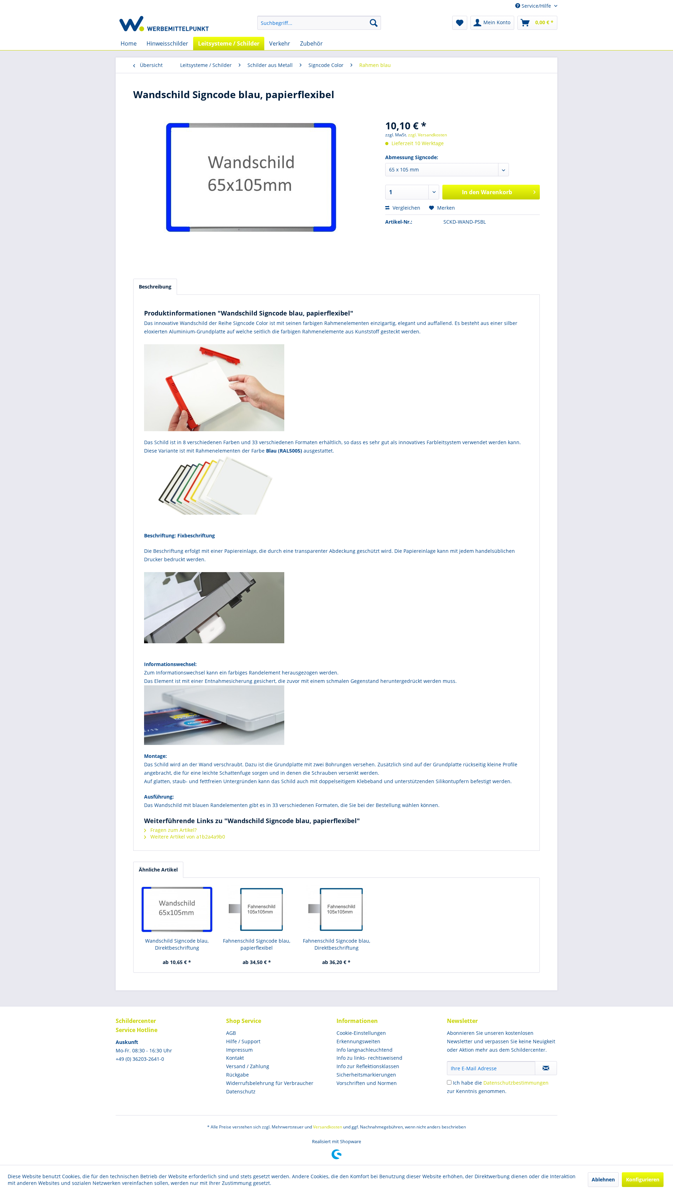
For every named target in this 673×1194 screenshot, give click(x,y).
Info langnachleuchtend (364, 1049)
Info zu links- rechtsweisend (369, 1057)
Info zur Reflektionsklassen (367, 1066)
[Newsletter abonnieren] (546, 1068)
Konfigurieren (642, 1179)
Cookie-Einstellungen (361, 1033)
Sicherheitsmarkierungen (366, 1074)
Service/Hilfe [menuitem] (536, 5)
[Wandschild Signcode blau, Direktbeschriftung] (177, 909)
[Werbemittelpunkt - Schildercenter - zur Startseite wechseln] (164, 24)
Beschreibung (155, 286)
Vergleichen (405, 207)
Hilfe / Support (243, 1041)
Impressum (239, 1049)
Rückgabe (237, 1074)
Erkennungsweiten (358, 1041)
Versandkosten (327, 1127)
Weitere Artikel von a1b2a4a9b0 (187, 836)
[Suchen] (373, 23)
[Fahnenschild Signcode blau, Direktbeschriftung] (336, 909)
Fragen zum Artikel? (173, 830)
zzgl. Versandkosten (427, 135)
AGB (231, 1033)
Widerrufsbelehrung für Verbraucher (269, 1083)
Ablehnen (603, 1179)
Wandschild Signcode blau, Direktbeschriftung (177, 944)
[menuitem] (319, 23)
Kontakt (235, 1057)
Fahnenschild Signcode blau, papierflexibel (256, 944)
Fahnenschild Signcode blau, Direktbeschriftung (336, 944)
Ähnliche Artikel (158, 869)
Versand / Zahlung (247, 1066)
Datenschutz (241, 1091)
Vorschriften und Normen (366, 1083)
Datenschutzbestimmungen (516, 1082)
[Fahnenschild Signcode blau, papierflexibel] (256, 909)
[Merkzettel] (459, 23)
